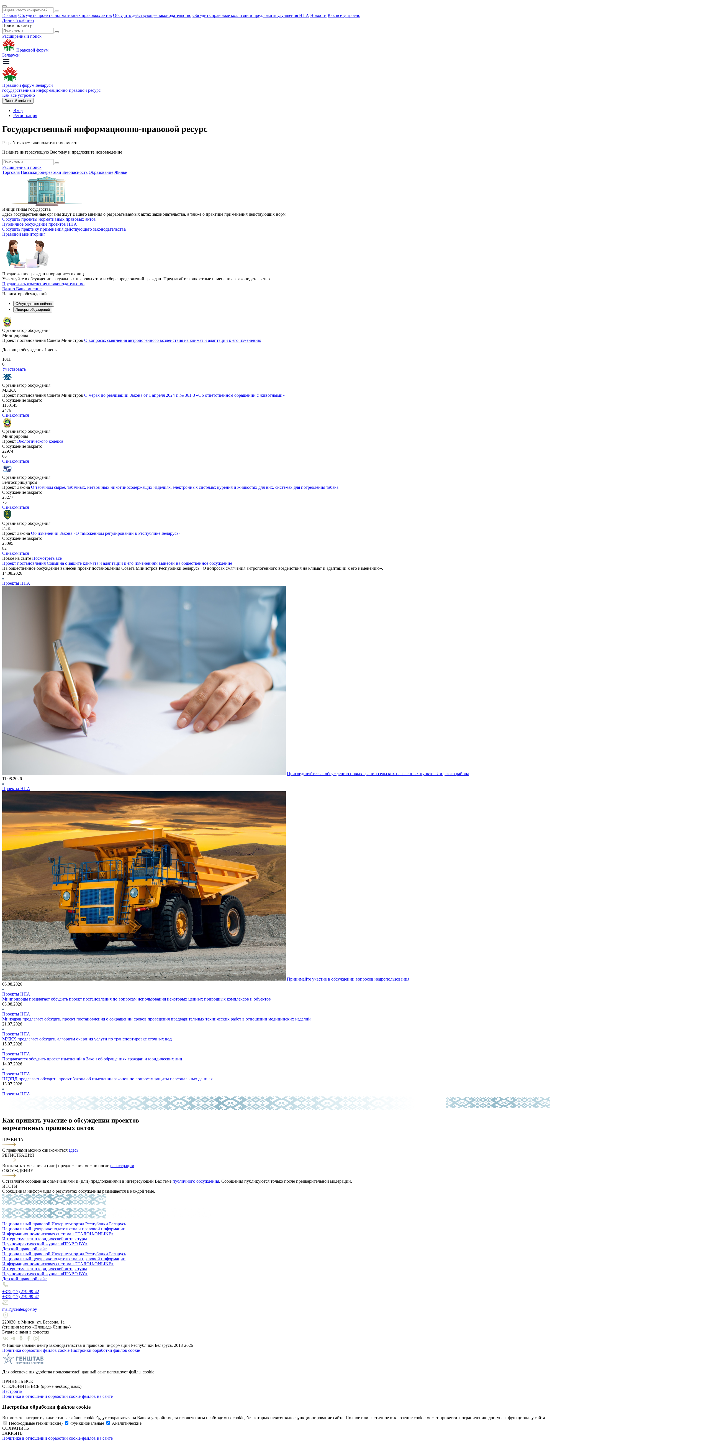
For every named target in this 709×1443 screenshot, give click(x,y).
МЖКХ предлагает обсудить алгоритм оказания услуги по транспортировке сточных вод (87, 1039)
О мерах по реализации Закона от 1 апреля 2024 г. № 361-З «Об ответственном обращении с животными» (184, 395)
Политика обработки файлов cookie (36, 1350)
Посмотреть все (47, 558)
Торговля (11, 172)
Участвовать (14, 369)
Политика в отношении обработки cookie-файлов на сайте (57, 1396)
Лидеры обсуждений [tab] (33, 309)
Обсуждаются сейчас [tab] (34, 304)
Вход (18, 110)
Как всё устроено (18, 95)
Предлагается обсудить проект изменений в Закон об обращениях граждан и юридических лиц (92, 1059)
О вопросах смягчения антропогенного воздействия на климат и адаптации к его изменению (172, 340)
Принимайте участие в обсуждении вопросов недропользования (348, 979)
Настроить (12, 1391)
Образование (101, 172)
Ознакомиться (15, 415)
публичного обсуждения (196, 1181)
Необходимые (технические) (36, 1423)
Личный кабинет (18, 20)
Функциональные (87, 1423)
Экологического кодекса (40, 441)
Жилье (120, 172)
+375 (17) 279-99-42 (20, 1291)
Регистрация (25, 115)
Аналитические (127, 1423)
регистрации (122, 1165)
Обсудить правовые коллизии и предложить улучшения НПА (250, 15)
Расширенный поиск (22, 36)
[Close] (4, 6)
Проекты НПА (16, 583)
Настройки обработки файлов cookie (105, 1350)
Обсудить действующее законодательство (152, 15)
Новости (318, 15)
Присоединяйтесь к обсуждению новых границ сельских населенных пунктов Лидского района (378, 773)
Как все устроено (344, 15)
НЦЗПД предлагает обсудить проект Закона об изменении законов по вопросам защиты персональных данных (107, 1078)
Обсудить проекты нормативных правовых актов (65, 15)
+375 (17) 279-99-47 (20, 1296)
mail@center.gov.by (19, 1309)
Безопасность (75, 172)
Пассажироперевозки (41, 172)
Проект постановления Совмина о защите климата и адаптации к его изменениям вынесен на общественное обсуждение (117, 563)
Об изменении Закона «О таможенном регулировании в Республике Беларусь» (106, 533)
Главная (9, 15)
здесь (73, 1150)
